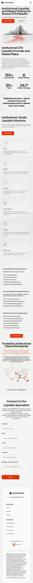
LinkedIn (18, 544)
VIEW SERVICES (8, 133)
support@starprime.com (16, 541)
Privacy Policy (9, 530)
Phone (4, 443)
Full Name (5, 424)
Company (5, 452)
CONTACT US (21, 21)
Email (3, 433)
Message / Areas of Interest (10, 462)
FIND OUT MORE (8, 21)
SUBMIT (10, 477)
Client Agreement (10, 523)
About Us (8, 511)
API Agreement (10, 526)
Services (8, 514)
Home (7, 507)
